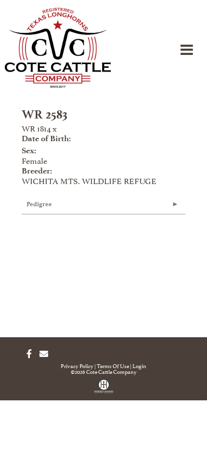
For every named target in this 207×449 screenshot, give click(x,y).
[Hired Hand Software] (103, 389)
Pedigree (39, 204)
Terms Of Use (113, 365)
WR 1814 (36, 127)
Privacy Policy (77, 365)
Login (139, 365)
